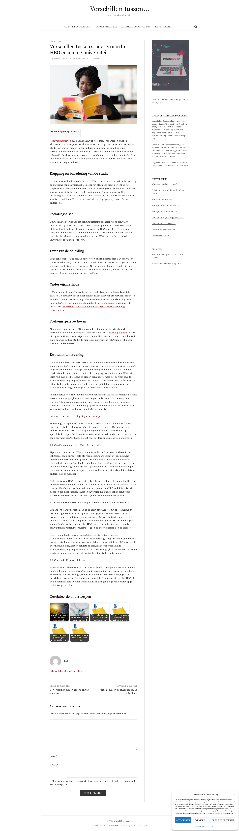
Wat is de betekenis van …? (164, 184)
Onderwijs (55, 41)
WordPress (113, 825)
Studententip (93, 416)
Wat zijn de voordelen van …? (165, 205)
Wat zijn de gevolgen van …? (165, 229)
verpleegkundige (118, 332)
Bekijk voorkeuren (223, 820)
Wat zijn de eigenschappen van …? (168, 217)
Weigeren (201, 820)
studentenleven (62, 140)
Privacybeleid (209, 826)
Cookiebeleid (199, 826)
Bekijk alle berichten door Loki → (66, 671)
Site (52, 774)
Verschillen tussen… (119, 9)
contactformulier (166, 156)
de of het (180, 190)
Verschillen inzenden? (77, 26)
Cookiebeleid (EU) (106, 26)
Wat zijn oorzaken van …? (164, 223)
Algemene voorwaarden (136, 26)
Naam (53, 756)
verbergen (74, 131)
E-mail (54, 765)
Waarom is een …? (160, 235)
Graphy (129, 825)
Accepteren (183, 820)
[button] (234, 794)
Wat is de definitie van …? (164, 199)
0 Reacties (97, 58)
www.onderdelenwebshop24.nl (166, 263)
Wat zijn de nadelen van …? (164, 211)
